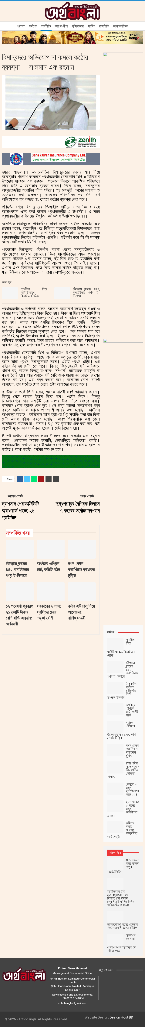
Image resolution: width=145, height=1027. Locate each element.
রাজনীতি (104, 26)
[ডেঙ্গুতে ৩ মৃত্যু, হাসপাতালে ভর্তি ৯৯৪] (115, 789)
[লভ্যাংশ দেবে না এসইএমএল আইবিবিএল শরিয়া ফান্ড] (115, 940)
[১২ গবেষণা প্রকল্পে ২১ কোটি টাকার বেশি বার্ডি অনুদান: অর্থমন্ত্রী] (20, 592)
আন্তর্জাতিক (120, 26)
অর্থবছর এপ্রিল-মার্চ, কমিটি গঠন (132, 710)
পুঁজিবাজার (78, 26)
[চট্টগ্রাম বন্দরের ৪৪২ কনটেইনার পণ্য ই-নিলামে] (62, 293)
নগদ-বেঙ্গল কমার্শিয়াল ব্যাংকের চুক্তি (132, 750)
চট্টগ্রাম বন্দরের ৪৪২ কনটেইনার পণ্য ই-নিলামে (86, 292)
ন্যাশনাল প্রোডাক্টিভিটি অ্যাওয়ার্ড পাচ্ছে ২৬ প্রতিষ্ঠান (20, 510)
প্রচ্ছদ (21, 26)
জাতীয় (91, 26)
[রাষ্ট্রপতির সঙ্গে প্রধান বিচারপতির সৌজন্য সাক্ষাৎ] (115, 767)
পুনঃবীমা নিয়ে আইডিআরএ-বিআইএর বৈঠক (34, 292)
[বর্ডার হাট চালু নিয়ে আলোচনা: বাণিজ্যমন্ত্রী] (82, 592)
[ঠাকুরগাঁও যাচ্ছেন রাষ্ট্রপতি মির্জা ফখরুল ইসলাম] (115, 688)
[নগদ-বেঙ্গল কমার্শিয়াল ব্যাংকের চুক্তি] (82, 549)
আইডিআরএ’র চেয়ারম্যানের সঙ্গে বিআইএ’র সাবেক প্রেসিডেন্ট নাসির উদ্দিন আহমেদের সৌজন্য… (120, 898)
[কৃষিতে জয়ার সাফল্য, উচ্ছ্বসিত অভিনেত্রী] (115, 827)
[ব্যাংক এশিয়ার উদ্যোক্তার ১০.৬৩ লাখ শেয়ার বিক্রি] (115, 727)
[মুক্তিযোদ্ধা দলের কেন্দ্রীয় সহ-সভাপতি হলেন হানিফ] (115, 917)
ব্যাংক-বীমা (61, 26)
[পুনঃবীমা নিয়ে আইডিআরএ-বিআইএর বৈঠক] (10, 293)
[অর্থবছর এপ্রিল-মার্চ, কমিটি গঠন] (51, 549)
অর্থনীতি (46, 26)
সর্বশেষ (33, 26)
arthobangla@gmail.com (72, 1003)
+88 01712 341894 (72, 998)
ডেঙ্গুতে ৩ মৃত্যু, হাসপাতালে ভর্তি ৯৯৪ (132, 789)
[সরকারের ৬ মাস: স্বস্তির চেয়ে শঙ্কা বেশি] (51, 592)
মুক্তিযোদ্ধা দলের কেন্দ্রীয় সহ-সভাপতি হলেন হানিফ (122, 926)
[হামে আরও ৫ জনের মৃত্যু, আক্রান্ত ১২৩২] (115, 806)
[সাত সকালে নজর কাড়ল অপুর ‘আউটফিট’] (115, 864)
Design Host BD (121, 1017)
